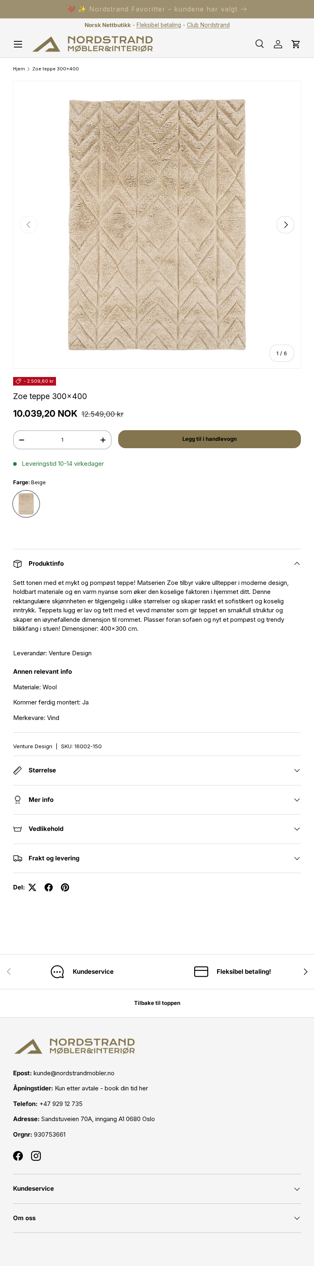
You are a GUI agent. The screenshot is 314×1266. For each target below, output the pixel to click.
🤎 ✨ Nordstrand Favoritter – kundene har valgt (152, 9)
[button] (296, 44)
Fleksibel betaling (159, 25)
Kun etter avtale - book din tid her (101, 1088)
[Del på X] (32, 887)
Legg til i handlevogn (209, 439)
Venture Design (32, 746)
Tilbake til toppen (157, 1003)
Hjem (19, 69)
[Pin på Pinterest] (65, 887)
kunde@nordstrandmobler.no (74, 1073)
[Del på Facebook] (48, 887)
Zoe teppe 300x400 (55, 69)
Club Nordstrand (208, 25)
